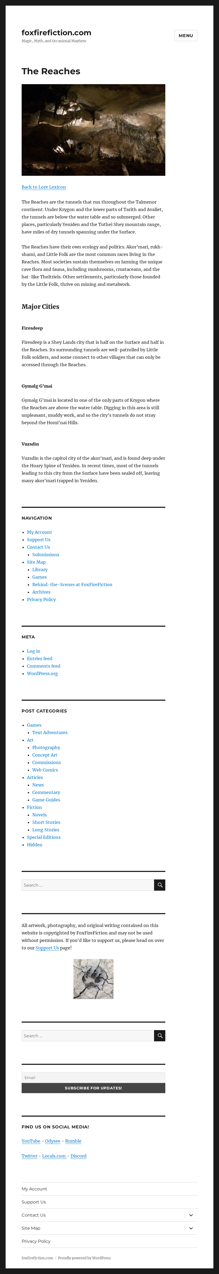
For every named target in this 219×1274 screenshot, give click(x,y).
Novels (39, 814)
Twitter (29, 1156)
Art (30, 740)
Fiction (34, 807)
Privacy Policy (41, 599)
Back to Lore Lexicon (44, 187)
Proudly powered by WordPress (84, 1258)
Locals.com (54, 1156)
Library (40, 569)
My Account (39, 532)
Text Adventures (50, 732)
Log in (33, 651)
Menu (186, 35)
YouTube (31, 1141)
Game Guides (46, 799)
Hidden (34, 844)
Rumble (73, 1141)
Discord (79, 1156)
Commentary (46, 792)
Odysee (52, 1141)
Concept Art (44, 755)
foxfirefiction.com (56, 32)
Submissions (45, 554)
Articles (35, 777)
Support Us (38, 539)
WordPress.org (42, 673)
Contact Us (38, 547)
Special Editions (44, 837)
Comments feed (43, 666)
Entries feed (39, 658)
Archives (41, 592)
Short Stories (46, 822)
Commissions (46, 762)
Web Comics (45, 770)
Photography (46, 747)
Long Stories (45, 829)
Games (39, 577)
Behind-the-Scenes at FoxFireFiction (72, 584)
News (38, 785)
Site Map (36, 562)
